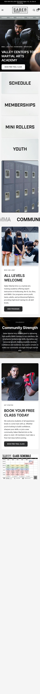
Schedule (4, 17)
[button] (13, 309)
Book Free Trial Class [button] (13, 67)
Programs (30, 17)
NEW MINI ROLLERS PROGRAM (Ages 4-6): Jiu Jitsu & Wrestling (20, 2)
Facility (12, 17)
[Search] (34, 10)
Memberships (20, 17)
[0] (37, 10)
